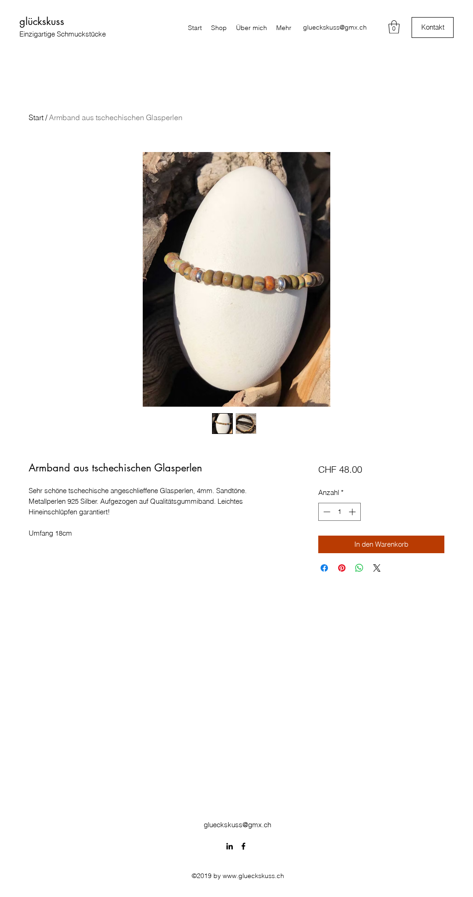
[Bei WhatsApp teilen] (359, 568)
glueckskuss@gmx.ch (335, 27)
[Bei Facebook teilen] (324, 568)
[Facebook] (243, 846)
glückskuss (41, 21)
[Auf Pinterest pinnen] (341, 568)
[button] (394, 27)
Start (36, 117)
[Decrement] (326, 511)
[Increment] (353, 511)
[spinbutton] (339, 511)
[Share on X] (376, 568)
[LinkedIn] (229, 846)
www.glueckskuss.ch (253, 876)
